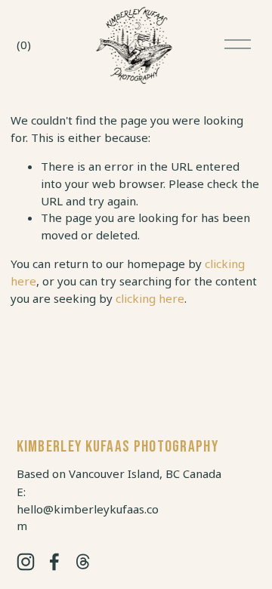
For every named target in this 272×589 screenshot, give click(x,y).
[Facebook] (54, 562)
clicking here (150, 298)
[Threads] (83, 562)
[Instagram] (26, 562)
